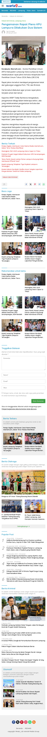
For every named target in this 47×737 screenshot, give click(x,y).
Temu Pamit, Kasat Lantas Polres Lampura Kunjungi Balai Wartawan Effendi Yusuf (22, 160)
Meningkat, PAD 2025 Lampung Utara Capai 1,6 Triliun (21, 151)
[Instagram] (26, 722)
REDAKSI (28, 728)
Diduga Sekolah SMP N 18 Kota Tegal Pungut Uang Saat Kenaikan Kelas (25, 572)
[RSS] (34, 722)
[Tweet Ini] (30, 184)
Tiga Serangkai (10, 31)
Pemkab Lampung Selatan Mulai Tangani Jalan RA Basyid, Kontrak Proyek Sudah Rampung (23, 626)
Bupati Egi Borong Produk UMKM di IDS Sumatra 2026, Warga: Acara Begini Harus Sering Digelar (21, 634)
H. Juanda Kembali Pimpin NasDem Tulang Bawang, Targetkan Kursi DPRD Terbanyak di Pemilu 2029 (11, 517)
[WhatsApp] (30, 722)
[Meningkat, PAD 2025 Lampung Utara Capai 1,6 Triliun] (35, 199)
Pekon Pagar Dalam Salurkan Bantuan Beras (18, 646)
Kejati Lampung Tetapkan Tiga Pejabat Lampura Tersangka (19, 165)
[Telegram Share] (39, 184)
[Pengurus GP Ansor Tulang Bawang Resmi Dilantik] (23, 482)
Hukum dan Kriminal (10, 177)
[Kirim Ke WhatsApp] (43, 184)
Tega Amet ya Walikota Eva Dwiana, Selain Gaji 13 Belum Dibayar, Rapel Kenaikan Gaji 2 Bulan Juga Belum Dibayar (25, 564)
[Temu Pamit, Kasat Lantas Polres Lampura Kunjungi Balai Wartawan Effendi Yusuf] (35, 223)
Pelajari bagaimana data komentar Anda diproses (19, 409)
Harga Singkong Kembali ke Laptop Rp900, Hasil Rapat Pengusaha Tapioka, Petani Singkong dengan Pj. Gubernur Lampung (25, 557)
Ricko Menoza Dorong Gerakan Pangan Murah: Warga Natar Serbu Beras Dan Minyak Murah (21, 653)
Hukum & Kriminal (8, 21)
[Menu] (3, 6)
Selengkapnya (22, 526)
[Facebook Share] (26, 184)
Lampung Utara (20, 21)
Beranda (19, 728)
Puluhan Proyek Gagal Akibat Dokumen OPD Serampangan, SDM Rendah (23, 155)
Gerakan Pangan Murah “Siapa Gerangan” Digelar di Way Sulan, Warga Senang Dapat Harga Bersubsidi (23, 661)
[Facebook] (13, 722)
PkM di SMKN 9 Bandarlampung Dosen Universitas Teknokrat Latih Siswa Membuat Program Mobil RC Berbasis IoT (25, 580)
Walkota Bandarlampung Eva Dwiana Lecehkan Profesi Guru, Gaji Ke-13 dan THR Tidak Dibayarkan (25, 541)
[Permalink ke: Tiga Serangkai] (3, 32)
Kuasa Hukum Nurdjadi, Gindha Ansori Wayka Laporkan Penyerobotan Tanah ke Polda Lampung (22, 170)
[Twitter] (17, 722)
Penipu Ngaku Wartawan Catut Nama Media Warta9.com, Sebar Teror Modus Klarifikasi (23, 147)
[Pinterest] (22, 722)
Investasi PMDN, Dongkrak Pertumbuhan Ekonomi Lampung (23, 641)
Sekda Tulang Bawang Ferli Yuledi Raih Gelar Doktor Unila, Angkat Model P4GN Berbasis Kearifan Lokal (30, 702)
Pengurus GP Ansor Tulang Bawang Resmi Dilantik (20, 496)
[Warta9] (13, 6)
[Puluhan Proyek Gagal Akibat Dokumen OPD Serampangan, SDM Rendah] (12, 223)
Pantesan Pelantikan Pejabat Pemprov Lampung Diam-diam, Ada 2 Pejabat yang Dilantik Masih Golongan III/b (24, 549)
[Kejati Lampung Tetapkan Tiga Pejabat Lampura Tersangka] (12, 248)
